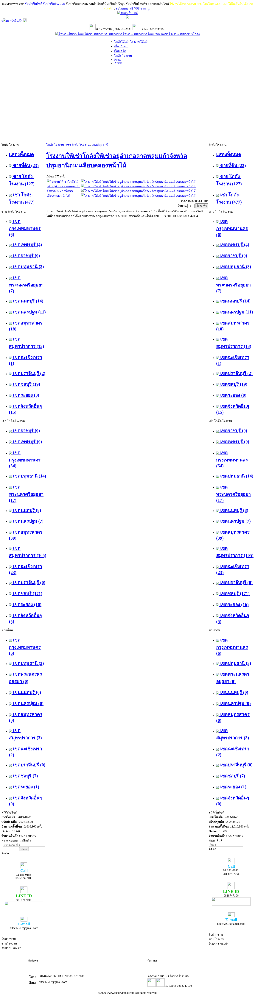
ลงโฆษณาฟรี (124, 8)
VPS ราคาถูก (142, 8)
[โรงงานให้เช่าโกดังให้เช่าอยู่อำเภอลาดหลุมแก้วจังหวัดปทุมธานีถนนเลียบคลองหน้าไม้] (63, 195)
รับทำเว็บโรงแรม (54, 3)
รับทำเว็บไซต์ (33, 3)
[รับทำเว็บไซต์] (127, 13)
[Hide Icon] (127, 17)
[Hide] (25, 20)
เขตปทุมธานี (100, 144)
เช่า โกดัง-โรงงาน (78, 144)
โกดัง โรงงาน (55, 144)
